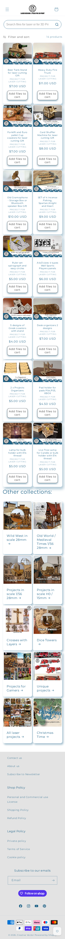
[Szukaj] (57, 24)
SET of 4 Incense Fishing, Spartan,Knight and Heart (47, 201)
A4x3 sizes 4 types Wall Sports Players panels (47, 265)
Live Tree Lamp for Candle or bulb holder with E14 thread (47, 454)
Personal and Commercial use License (27, 799)
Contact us (14, 758)
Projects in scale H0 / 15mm (45, 594)
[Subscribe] (53, 880)
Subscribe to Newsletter (23, 774)
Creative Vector (25, 935)
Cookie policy (16, 857)
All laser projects (13, 735)
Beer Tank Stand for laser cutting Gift (17, 73)
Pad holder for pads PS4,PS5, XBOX (47, 390)
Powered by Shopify (46, 935)
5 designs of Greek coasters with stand (17, 328)
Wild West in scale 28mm (17, 538)
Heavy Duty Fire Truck (47, 71)
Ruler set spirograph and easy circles (17, 265)
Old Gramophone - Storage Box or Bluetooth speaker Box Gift (17, 201)
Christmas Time (45, 735)
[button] (7, 9)
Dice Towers (47, 640)
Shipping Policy (18, 810)
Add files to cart (17, 95)
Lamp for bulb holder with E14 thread (17, 453)
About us (13, 766)
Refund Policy (16, 818)
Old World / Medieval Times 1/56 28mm (46, 542)
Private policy (16, 841)
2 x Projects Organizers (17, 389)
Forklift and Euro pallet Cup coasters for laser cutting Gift (17, 136)
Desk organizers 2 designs (47, 326)
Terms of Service (18, 849)
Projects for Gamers (16, 688)
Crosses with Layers (17, 642)
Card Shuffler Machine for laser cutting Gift (47, 135)
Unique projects (43, 688)
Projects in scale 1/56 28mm (15, 594)
